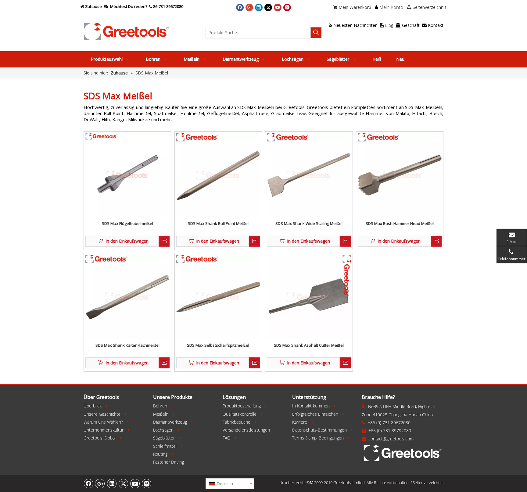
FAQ (227, 438)
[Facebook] (240, 7)
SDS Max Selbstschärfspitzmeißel (218, 345)
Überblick (93, 406)
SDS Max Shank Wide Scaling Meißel (308, 223)
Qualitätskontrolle (239, 414)
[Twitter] (268, 7)
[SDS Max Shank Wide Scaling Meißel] (309, 175)
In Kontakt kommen (311, 406)
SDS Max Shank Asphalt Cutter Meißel (309, 345)
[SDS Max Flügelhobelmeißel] (127, 175)
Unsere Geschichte (102, 414)
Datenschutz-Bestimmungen (319, 430)
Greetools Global (100, 438)
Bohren (160, 406)
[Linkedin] (259, 7)
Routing (160, 454)
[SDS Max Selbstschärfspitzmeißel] (218, 296)
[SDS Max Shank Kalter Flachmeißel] (127, 296)
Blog (386, 25)
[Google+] (249, 7)
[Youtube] (277, 7)
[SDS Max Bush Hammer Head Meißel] (400, 175)
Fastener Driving (168, 462)
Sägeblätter (164, 438)
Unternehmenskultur (104, 430)
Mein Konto (391, 7)
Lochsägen (163, 430)
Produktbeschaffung (242, 406)
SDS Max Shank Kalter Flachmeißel (127, 345)
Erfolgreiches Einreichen (315, 414)
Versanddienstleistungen (246, 430)
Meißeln (160, 414)
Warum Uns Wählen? (103, 422)
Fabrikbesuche (236, 422)
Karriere (299, 422)
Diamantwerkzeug (170, 422)
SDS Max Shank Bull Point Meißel (218, 223)
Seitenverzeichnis (428, 482)
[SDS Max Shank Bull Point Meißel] (218, 175)
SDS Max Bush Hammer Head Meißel (400, 223)
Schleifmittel (165, 446)
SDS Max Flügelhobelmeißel (127, 223)
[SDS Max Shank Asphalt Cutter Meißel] (309, 296)
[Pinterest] (287, 7)
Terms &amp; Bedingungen (318, 438)
